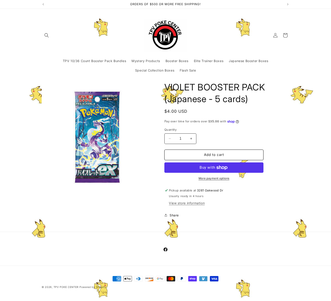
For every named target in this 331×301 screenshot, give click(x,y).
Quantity (170, 129)
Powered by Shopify (92, 287)
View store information (187, 203)
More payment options (214, 178)
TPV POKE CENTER (66, 287)
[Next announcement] (288, 4)
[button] (47, 35)
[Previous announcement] (43, 4)
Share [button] (174, 215)
